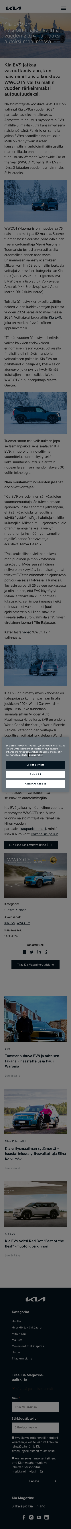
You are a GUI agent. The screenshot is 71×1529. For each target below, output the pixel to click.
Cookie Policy (36, 755)
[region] (35, 764)
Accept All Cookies (35, 784)
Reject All (35, 774)
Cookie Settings (35, 765)
